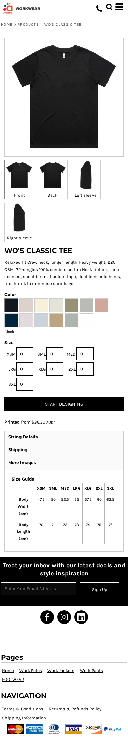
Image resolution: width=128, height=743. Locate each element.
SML (41, 354)
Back (52, 195)
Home (6, 24)
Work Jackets (60, 670)
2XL (72, 369)
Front (19, 195)
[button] (109, 6)
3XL (12, 384)
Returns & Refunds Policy (75, 708)
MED (71, 354)
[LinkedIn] (81, 617)
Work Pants (91, 670)
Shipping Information (24, 717)
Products (28, 24)
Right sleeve (19, 237)
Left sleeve (86, 195)
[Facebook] (47, 617)
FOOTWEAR (13, 679)
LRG (12, 369)
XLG (42, 369)
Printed (12, 422)
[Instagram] (64, 617)
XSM (11, 354)
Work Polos (30, 670)
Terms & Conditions (22, 708)
